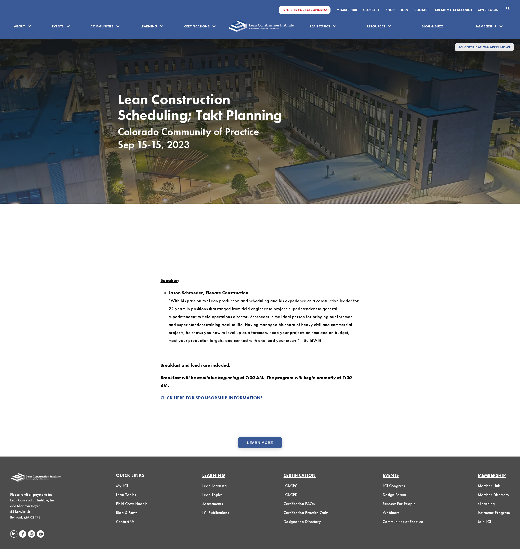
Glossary (371, 10)
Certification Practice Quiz (306, 512)
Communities (102, 26)
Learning (149, 26)
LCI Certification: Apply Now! (484, 47)
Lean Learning (214, 485)
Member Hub (347, 10)
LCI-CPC (291, 485)
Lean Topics (320, 26)
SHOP (390, 10)
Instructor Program (494, 512)
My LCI (122, 485)
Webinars (391, 512)
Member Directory (493, 494)
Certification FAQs (299, 503)
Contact (421, 10)
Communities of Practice (403, 521)
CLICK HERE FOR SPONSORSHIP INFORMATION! (211, 398)
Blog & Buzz (432, 26)
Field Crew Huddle (132, 503)
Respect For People (399, 503)
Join (404, 10)
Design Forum (394, 494)
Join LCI (484, 521)
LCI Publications (215, 512)
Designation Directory (302, 521)
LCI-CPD (291, 494)
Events (58, 26)
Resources (376, 26)
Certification (300, 475)
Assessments (212, 503)
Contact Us (125, 521)
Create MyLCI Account (453, 10)
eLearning (486, 503)
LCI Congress (394, 485)
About (19, 26)
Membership (486, 26)
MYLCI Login (488, 10)
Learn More (260, 443)
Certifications (197, 26)
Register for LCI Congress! (305, 10)
